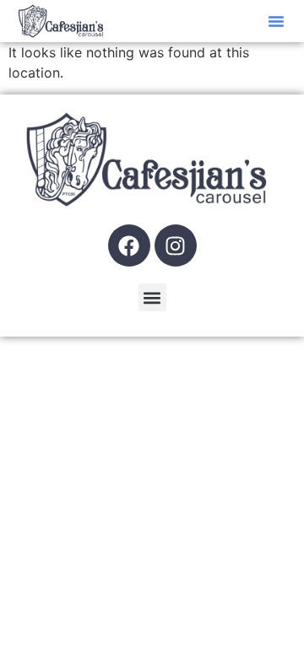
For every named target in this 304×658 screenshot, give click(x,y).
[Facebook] (129, 245)
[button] (276, 21)
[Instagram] (176, 245)
